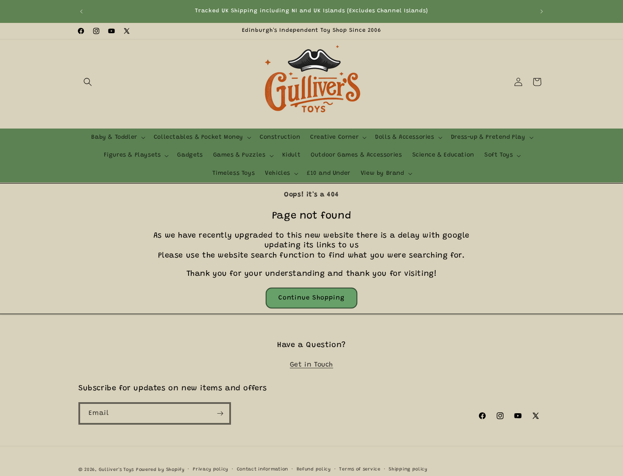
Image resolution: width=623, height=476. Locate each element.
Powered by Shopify (160, 470)
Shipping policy (408, 469)
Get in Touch (311, 364)
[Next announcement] (541, 11)
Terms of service (359, 469)
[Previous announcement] (81, 11)
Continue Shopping (311, 298)
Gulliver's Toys (116, 470)
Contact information (262, 469)
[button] (87, 82)
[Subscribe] (220, 413)
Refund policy (314, 469)
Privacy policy (210, 469)
